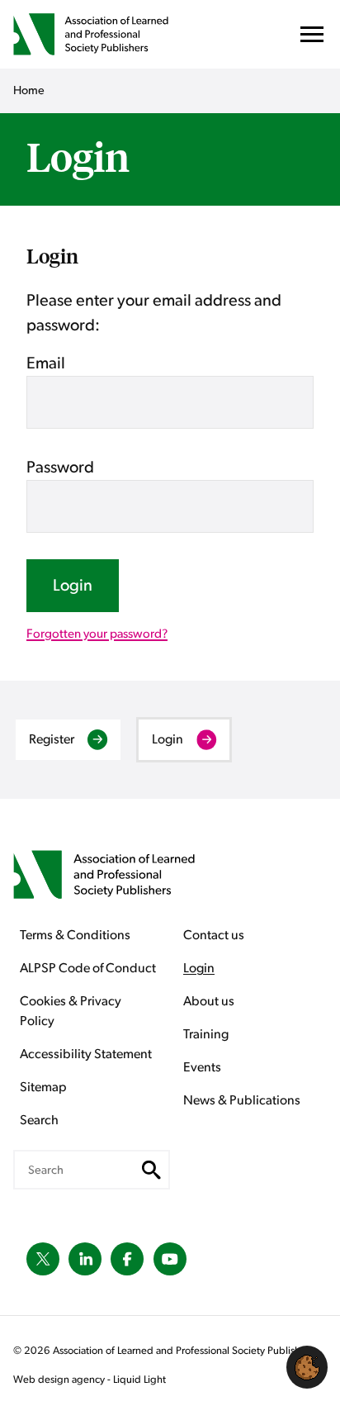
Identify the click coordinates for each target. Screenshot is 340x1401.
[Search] (151, 1170)
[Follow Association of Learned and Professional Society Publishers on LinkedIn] (85, 1258)
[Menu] (311, 38)
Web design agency (60, 1380)
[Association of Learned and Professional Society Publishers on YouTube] (170, 1258)
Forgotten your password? (97, 634)
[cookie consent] (307, 1367)
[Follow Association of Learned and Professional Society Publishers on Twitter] (42, 1258)
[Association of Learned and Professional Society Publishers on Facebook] (127, 1258)
